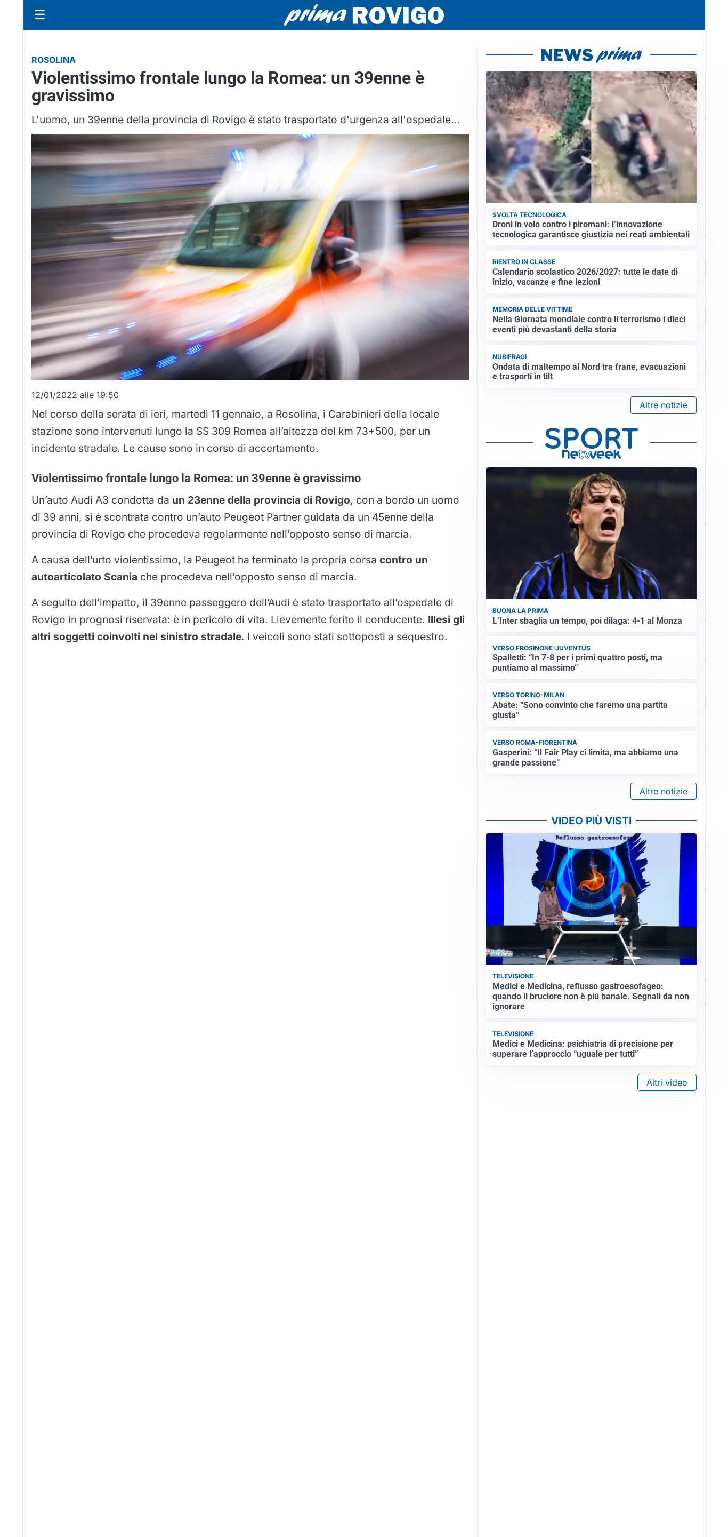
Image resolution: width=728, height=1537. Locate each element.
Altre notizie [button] (663, 405)
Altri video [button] (666, 1082)
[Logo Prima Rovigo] (364, 15)
